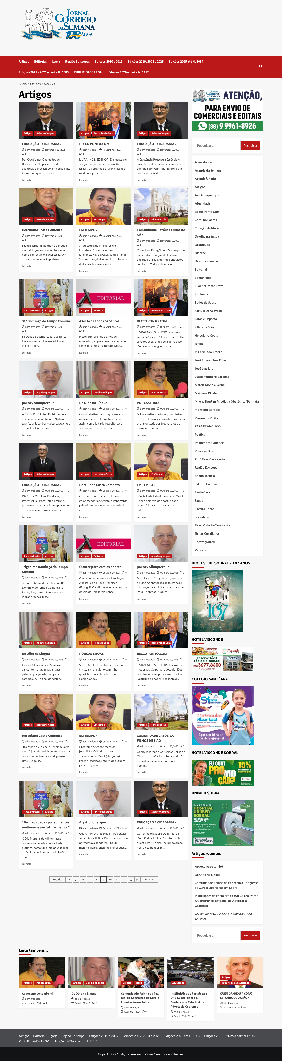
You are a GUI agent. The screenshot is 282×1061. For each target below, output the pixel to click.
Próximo (149, 880)
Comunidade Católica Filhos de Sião (161, 233)
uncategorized (205, 542)
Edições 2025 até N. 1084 (186, 61)
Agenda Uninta (205, 178)
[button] (260, 66)
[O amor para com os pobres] (103, 543)
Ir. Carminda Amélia (208, 352)
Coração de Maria (207, 228)
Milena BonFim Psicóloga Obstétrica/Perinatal (227, 401)
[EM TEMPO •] (103, 206)
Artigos (24, 61)
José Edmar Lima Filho (210, 360)
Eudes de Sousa (206, 302)
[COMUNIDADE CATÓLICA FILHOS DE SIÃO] (161, 712)
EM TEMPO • (88, 230)
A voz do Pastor (32, 310)
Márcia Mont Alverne (210, 385)
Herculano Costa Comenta (42, 230)
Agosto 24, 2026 (33, 1003)
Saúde (199, 500)
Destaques (202, 244)
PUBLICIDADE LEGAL (88, 72)
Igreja (56, 61)
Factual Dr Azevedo (208, 310)
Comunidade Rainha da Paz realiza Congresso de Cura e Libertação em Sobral (227, 885)
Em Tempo (99, 219)
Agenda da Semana (208, 170)
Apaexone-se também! (210, 866)
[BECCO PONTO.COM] (103, 120)
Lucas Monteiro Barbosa (212, 377)
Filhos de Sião (158, 219)
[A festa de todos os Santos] (103, 297)
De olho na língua (103, 392)
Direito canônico (206, 261)
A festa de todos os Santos (99, 321)
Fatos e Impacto (206, 319)
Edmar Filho (203, 277)
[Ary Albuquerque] (103, 799)
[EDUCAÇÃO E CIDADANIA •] (46, 120)
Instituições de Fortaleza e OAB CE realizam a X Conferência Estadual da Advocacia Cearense (226, 900)
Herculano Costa (45, 219)
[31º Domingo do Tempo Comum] (46, 297)
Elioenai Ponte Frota (209, 286)
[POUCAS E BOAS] (161, 379)
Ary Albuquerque (45, 392)
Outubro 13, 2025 (112, 828)
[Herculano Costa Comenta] (46, 206)
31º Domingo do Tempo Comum (46, 321)
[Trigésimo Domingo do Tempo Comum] (46, 543)
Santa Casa (202, 492)
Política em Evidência (209, 443)
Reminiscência (205, 476)
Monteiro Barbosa (207, 410)
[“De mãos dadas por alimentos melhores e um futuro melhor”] (46, 799)
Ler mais (26, 180)
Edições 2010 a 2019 (108, 61)
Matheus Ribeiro (206, 393)
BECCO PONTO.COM (94, 144)
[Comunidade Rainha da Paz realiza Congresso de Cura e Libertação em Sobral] (141, 972)
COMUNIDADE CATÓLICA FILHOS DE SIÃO (155, 738)
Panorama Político (207, 418)
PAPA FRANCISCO (208, 426)
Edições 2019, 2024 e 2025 (146, 61)
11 (117, 880)
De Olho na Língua (93, 403)
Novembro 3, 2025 (112, 150)
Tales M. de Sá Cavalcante (212, 525)
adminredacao (32, 150)
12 (123, 880)
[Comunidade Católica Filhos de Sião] (161, 206)
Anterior (57, 880)
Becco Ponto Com (103, 133)
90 (137, 880)
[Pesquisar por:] (218, 145)
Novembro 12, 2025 (55, 150)
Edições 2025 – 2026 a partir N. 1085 (44, 72)
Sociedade (202, 517)
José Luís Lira (204, 368)
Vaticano (201, 550)
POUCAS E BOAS (149, 403)
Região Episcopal (77, 61)
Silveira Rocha (204, 509)
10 (110, 880)
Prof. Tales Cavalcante (210, 459)
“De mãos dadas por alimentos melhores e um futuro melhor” (46, 825)
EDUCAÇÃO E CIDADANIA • (41, 144)
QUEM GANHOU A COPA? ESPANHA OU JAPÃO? (223, 916)
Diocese (200, 253)
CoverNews (153, 1054)
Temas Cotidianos (207, 533)
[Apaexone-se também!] (42, 972)
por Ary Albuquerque (38, 403)
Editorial (40, 61)
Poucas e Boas (158, 392)
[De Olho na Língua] (103, 379)
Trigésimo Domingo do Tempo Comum (45, 569)
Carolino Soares (206, 220)
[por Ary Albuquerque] (46, 379)
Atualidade (202, 203)
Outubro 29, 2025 (169, 327)
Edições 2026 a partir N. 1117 (128, 72)
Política (200, 434)
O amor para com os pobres (100, 566)
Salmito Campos (45, 133)
